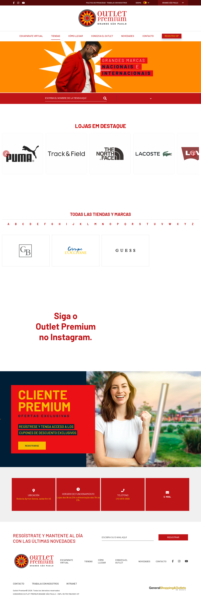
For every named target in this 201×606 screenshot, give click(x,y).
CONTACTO (18, 583)
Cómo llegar (75, 35)
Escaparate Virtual (31, 35)
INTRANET (71, 583)
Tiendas (55, 35)
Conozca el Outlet (102, 35)
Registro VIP (172, 35)
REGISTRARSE (32, 445)
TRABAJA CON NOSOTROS (45, 583)
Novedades (127, 35)
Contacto (148, 35)
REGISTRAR (173, 537)
